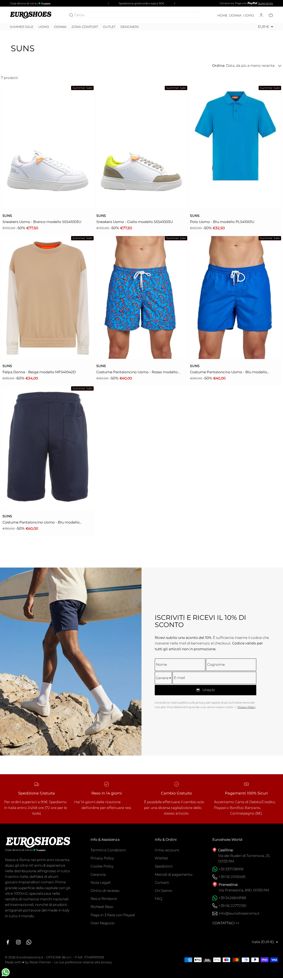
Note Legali (100, 882)
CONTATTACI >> (225, 923)
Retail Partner (40, 962)
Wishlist (161, 858)
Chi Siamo (163, 891)
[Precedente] (107, 3)
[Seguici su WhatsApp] (29, 942)
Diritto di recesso (105, 891)
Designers (129, 27)
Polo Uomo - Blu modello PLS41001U (222, 222)
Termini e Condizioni (108, 850)
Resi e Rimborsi (104, 899)
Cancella (192, 15)
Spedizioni (163, 866)
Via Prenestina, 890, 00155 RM (244, 890)
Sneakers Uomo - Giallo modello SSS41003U (134, 222)
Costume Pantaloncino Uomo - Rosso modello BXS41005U (137, 372)
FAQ (158, 899)
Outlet (109, 26)
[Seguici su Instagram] (18, 942)
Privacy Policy (246, 707)
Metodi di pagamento (173, 874)
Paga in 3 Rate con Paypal (113, 915)
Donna (235, 15)
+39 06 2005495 (232, 877)
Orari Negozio (103, 923)
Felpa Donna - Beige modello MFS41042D (39, 372)
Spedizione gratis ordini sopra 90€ (141, 3)
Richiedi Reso (102, 907)
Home (222, 15)
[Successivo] (175, 3)
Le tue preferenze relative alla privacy (83, 962)
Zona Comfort (84, 26)
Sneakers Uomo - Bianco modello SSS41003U (41, 222)
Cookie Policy (102, 866)
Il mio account (167, 850)
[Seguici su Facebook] (8, 942)
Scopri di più (265, 3)
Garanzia (98, 874)
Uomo (248, 15)
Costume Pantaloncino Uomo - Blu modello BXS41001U (228, 372)
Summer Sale (21, 26)
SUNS (7, 216)
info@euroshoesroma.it (239, 913)
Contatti (162, 882)
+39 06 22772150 (232, 906)
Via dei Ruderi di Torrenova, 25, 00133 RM (244, 858)
